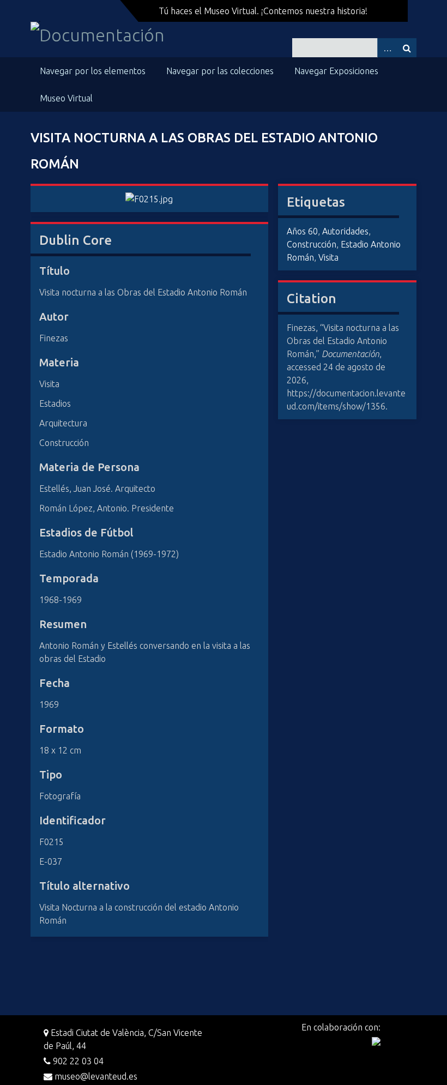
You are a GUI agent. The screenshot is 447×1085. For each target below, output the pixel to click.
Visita (328, 257)
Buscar (406, 47)
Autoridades (345, 231)
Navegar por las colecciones (220, 71)
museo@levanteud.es (94, 1076)
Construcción (311, 244)
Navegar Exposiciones (336, 71)
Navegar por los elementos (93, 71)
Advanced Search (387, 47)
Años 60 (302, 231)
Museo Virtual (66, 98)
